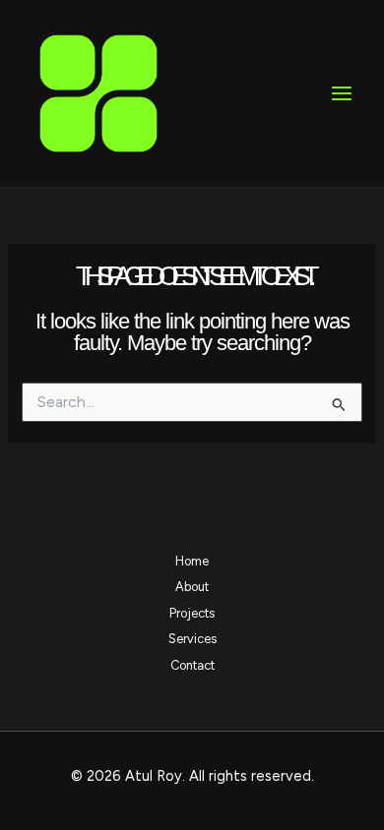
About (192, 586)
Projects (192, 613)
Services (192, 638)
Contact (192, 665)
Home (192, 561)
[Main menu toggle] (341, 93)
